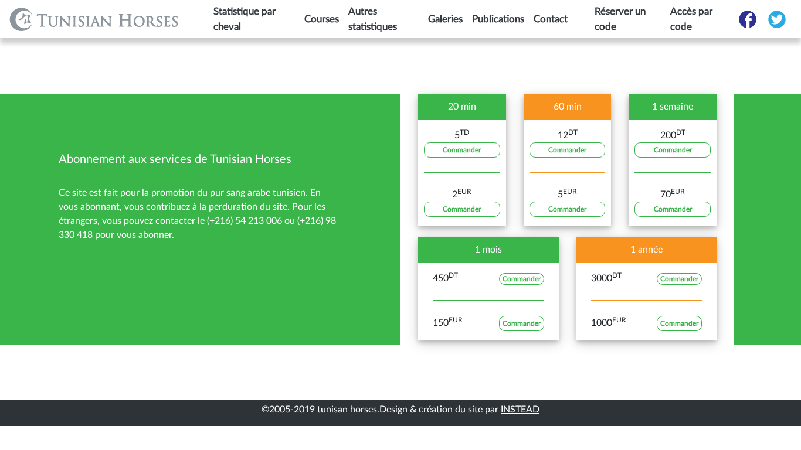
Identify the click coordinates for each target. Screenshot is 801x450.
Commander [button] (462, 150)
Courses (321, 19)
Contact (551, 19)
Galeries (445, 19)
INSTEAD (520, 409)
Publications (498, 19)
